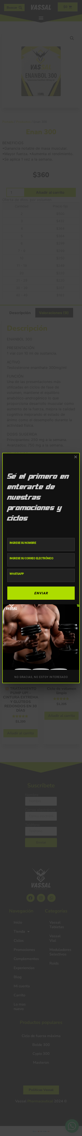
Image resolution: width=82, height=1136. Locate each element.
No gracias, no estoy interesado (41, 677)
